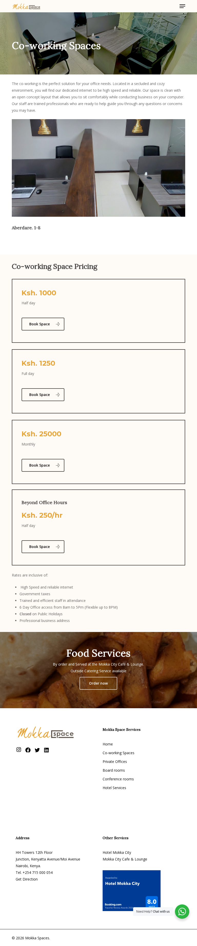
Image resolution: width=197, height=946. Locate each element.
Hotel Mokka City (117, 852)
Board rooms (114, 770)
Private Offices (115, 761)
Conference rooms (118, 779)
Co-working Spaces (118, 752)
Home (108, 744)
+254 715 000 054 (38, 872)
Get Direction (27, 879)
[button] (182, 6)
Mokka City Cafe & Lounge (125, 859)
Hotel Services (114, 787)
